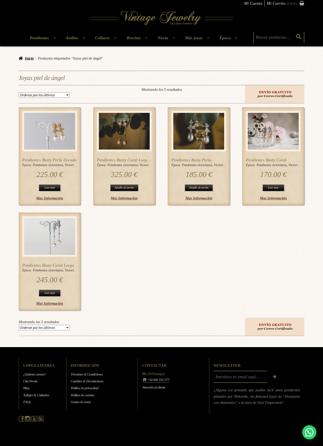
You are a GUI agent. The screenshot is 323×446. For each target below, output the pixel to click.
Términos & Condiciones (87, 374)
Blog (26, 388)
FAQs (27, 402)
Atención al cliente (153, 387)
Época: (27, 165)
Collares (102, 37)
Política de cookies (82, 395)
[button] (309, 432)
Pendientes (39, 37)
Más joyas (194, 37)
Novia (163, 37)
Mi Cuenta (253, 3)
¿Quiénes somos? (34, 374)
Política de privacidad (84, 388)
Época (225, 37)
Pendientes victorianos (48, 165)
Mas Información (49, 198)
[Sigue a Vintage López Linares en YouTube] (34, 420)
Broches (134, 37)
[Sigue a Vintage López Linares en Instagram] (28, 420)
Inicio (29, 58)
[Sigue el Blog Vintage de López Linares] (41, 420)
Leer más (49, 187)
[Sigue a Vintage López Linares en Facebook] (22, 420)
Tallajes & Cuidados (36, 395)
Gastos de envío (81, 402)
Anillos (72, 37)
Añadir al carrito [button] (124, 187)
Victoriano (72, 165)
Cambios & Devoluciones (87, 381)
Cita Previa (30, 381)
